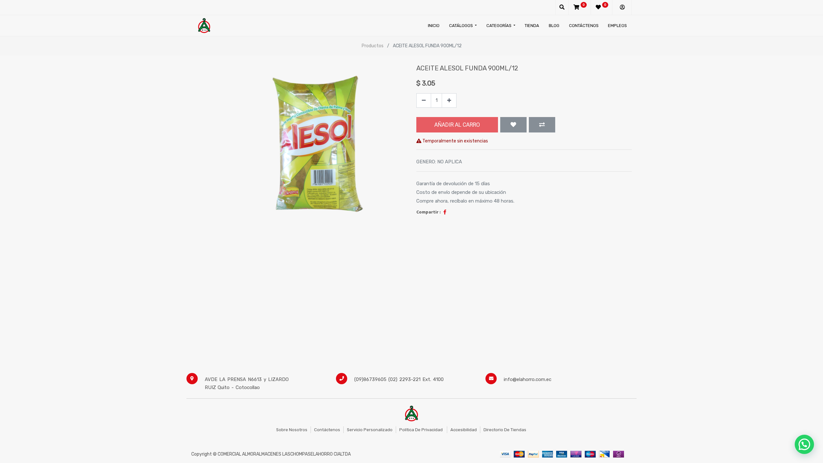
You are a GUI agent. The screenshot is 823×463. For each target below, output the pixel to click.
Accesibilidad (463, 429)
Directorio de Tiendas (505, 429)
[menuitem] (434, 25)
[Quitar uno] (423, 100)
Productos (373, 46)
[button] (513, 124)
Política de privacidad (421, 429)
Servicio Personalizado (370, 429)
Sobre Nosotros (291, 429)
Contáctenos (327, 429)
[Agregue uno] (449, 100)
